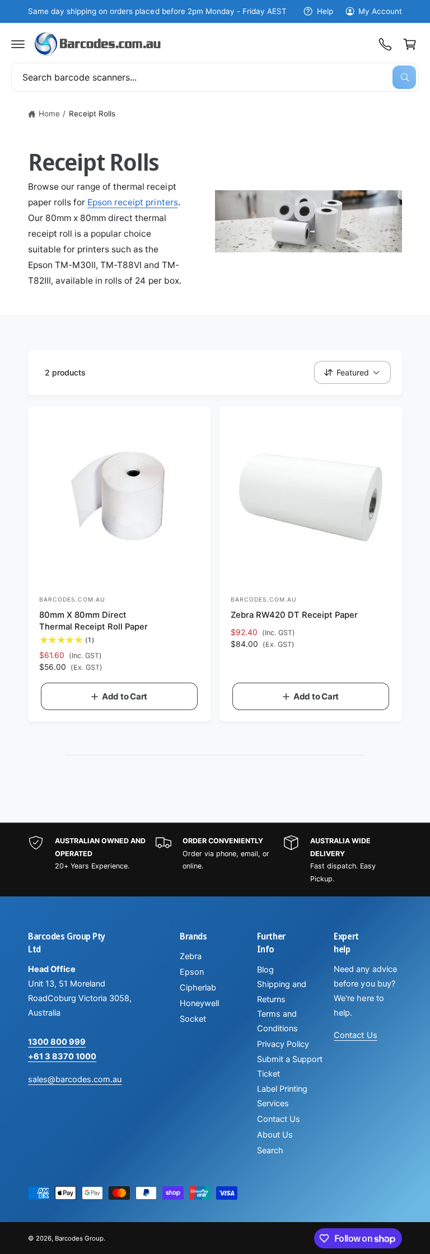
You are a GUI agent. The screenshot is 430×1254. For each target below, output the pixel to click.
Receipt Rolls (92, 113)
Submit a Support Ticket (289, 1066)
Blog (265, 970)
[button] (18, 44)
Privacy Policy (283, 1044)
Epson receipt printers (132, 202)
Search (270, 1150)
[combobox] (215, 77)
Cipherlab (198, 988)
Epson (192, 972)
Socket (193, 1019)
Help (325, 11)
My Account (380, 11)
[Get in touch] (385, 44)
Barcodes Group (79, 1238)
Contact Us (278, 1119)
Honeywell (199, 1003)
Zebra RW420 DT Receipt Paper (294, 615)
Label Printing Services (282, 1096)
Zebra (191, 956)
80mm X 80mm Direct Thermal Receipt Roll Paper (93, 621)
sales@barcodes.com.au (74, 1079)
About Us (275, 1135)
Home (49, 113)
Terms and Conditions (277, 1021)
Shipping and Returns (281, 991)
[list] (215, 860)
